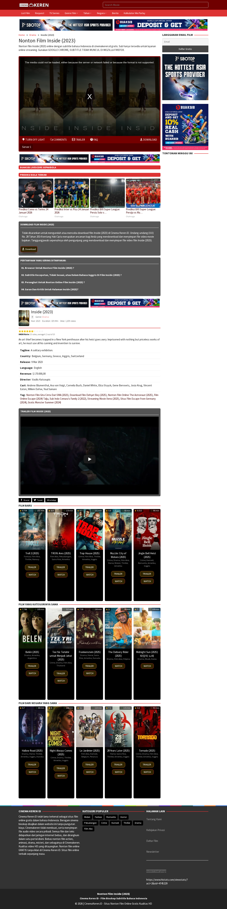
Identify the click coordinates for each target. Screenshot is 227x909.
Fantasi (27, 556)
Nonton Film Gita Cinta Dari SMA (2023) (47, 395)
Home (22, 35)
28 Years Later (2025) (118, 750)
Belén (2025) (32, 652)
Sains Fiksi (56, 559)
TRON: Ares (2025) (61, 553)
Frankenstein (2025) (90, 652)
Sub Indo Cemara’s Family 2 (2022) (68, 398)
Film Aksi (36, 556)
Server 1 (26, 147)
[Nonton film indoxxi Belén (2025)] (32, 628)
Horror (111, 563)
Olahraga (23, 216)
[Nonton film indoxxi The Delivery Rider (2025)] (118, 628)
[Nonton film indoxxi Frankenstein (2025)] (89, 628)
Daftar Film (152, 841)
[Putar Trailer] (90, 455)
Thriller (28, 559)
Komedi (150, 560)
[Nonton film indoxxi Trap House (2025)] (89, 529)
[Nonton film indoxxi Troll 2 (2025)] (32, 529)
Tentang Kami (154, 819)
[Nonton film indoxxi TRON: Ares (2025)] (60, 529)
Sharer (26, 500)
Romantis (142, 563)
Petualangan (65, 556)
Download (30, 249)
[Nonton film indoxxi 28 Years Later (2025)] (118, 726)
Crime (81, 556)
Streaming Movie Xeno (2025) (103, 398)
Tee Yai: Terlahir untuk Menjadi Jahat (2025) (61, 655)
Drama (32, 35)
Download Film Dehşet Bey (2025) (88, 395)
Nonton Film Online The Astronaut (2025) (130, 395)
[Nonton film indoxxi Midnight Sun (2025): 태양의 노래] (147, 628)
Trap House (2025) (89, 553)
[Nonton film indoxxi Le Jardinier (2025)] (89, 726)
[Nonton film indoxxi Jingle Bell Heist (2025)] (147, 529)
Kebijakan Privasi (155, 830)
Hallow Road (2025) (32, 750)
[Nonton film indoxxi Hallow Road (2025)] (32, 726)
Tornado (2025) (147, 750)
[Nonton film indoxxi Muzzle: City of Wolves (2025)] (118, 529)
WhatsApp (51, 500)
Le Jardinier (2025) (90, 750)
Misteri (118, 563)
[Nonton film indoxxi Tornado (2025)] (147, 726)
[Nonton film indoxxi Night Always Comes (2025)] (60, 726)
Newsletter (152, 851)
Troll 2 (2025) (32, 553)
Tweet (40, 500)
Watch (32, 574)
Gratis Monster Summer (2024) (44, 402)
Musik (147, 659)
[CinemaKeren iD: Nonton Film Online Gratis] (34, 4)
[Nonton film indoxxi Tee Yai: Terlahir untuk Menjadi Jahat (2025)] (60, 628)
